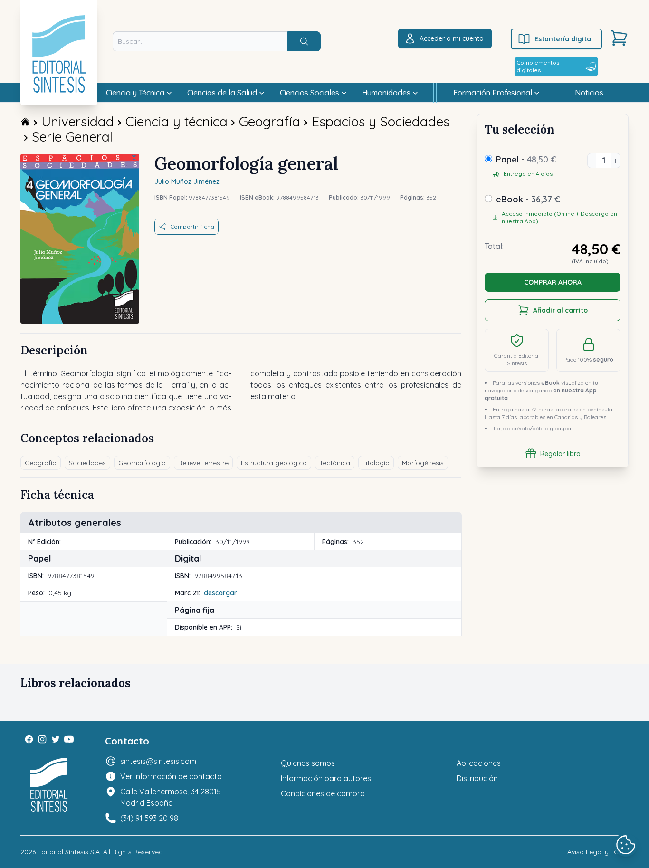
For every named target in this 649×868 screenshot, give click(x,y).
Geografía (269, 121)
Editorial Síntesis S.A (69, 852)
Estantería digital (563, 39)
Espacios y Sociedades (380, 121)
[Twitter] (55, 739)
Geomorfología (142, 462)
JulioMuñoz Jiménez (187, 181)
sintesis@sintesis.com (158, 761)
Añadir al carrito (560, 310)
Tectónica (334, 462)
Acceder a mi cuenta (452, 38)
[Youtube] (69, 739)
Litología (376, 462)
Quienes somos (308, 763)
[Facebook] (29, 739)
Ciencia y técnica (176, 121)
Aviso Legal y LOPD (598, 852)
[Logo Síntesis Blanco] (49, 785)
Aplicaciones (479, 763)
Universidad (77, 121)
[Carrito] (619, 38)
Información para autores (326, 778)
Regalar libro (560, 453)
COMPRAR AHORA (553, 282)
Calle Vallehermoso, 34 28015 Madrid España (170, 797)
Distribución (477, 778)
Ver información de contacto (171, 776)
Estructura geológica (274, 462)
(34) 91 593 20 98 (149, 818)
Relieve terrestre (203, 462)
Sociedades (87, 462)
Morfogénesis (423, 462)
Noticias (589, 92)
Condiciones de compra (323, 793)
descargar (220, 593)
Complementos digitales (537, 66)
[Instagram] (42, 739)
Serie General (72, 136)
